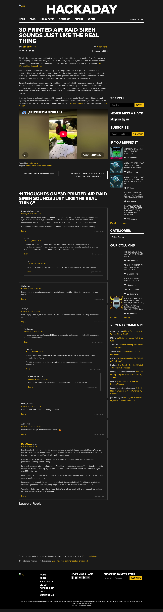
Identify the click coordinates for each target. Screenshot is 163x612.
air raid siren (31, 166)
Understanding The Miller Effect (38, 173)
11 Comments (102, 47)
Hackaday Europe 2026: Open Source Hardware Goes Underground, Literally (133, 210)
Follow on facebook (112, 119)
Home (22, 19)
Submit (79, 19)
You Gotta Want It (133, 289)
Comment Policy (89, 556)
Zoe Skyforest (29, 46)
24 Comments (132, 201)
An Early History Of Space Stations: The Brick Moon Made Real (134, 180)
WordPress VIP (86, 606)
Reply (23, 231)
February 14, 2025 (100, 51)
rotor (39, 166)
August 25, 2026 (137, 19)
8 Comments (131, 158)
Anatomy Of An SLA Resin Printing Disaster (133, 151)
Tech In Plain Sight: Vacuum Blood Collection (133, 267)
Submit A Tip (47, 588)
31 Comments (132, 274)
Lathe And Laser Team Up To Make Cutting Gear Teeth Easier (87, 175)
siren (44, 166)
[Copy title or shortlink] (33, 51)
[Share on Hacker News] (26, 50)
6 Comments (131, 313)
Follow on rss (123, 119)
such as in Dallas (76, 103)
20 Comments (132, 188)
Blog (32, 19)
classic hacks (32, 163)
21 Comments (132, 172)
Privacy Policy (100, 601)
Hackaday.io (47, 19)
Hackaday (82, 9)
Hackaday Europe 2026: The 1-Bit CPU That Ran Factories (133, 195)
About (91, 19)
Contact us (127, 119)
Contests (64, 19)
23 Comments (132, 260)
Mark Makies (26, 444)
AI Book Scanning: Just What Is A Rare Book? (133, 254)
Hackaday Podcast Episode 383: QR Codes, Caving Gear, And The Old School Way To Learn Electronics (134, 303)
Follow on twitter (116, 119)
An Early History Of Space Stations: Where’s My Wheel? (134, 165)
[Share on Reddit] (30, 50)
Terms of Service (112, 601)
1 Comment (131, 285)
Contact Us (47, 595)
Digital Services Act (125, 601)
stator (49, 166)
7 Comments (131, 219)
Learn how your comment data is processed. (70, 561)
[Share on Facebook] (20, 50)
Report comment (99, 231)
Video (43, 585)
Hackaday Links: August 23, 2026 (132, 279)
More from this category (120, 223)
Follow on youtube (119, 119)
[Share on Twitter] (23, 50)
